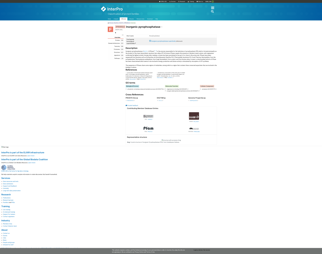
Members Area (7, 224)
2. (157, 72)
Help (156, 19)
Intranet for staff (8, 245)
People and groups (9, 242)
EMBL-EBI (164, 1)
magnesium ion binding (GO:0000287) (177, 89)
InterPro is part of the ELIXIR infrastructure (22, 152)
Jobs (4, 238)
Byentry (116, 23)
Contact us (6, 233)
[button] (212, 11)
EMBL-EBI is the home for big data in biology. (15, 171)
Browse (123, 19)
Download (150, 19)
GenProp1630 (193, 100)
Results (131, 19)
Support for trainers (9, 214)
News (4, 240)
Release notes (140, 19)
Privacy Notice (139, 252)
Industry (5, 220)
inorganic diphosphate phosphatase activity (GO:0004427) (182, 91)
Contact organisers (9, 216)
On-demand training (9, 212)
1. (126, 72)
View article (132, 79)
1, (155, 51)
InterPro (121, 23)
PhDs (13, 202)
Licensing (6, 188)
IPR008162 (127, 23)
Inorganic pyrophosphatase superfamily (163, 41)
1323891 (170, 77)
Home (109, 19)
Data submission (8, 184)
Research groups (8, 200)
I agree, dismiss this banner (201, 250)
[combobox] (205, 11)
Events (5, 235)
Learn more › (31, 156)
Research (182, 1)
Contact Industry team (10, 226)
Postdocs (6, 202)
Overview (133, 23)
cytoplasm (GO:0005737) (209, 89)
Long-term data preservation (12, 190)
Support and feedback (10, 186)
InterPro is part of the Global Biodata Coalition (24, 159)
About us (200, 1)
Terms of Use (150, 252)
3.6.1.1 (145, 51)
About (4, 230)
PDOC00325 (130, 100)
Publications (6, 198)
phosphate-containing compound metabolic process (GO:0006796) (146, 89)
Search (115, 19)
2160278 (142, 79)
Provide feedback (132, 105)
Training (192, 1)
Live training (6, 209)
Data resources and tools (10, 181)
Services (173, 1)
